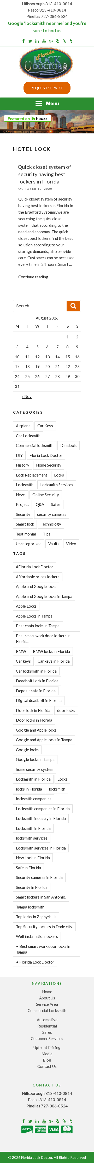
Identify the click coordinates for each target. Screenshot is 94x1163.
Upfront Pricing (47, 1047)
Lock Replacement (31, 475)
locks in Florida (29, 789)
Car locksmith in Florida (36, 671)
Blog (47, 1060)
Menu (52, 103)
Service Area (47, 1004)
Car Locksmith (28, 435)
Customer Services (47, 1038)
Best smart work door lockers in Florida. (43, 638)
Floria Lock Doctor (46, 455)
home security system (34, 769)
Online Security (45, 494)
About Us (47, 998)
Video (71, 543)
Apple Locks (26, 606)
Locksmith (24, 484)
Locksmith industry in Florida (41, 818)
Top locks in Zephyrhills (36, 916)
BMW (21, 651)
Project (22, 504)
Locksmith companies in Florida (43, 808)
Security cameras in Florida (39, 877)
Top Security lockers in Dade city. (44, 926)
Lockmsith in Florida (33, 779)
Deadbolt (68, 445)
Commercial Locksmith (47, 1010)
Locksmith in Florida (33, 828)
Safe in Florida (28, 867)
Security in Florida (32, 887)
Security (23, 514)
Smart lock (25, 524)
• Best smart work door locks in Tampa (43, 949)
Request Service (47, 88)
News (21, 494)
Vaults (53, 543)
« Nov (27, 396)
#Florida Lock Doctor (34, 566)
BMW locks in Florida (51, 651)
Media (47, 1053)
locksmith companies (33, 798)
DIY (19, 455)
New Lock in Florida (33, 857)
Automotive (47, 1019)
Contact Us (47, 1066)
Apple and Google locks (36, 586)
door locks (66, 710)
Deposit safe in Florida (36, 690)
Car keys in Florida (54, 661)
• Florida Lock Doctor (35, 962)
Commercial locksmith (35, 445)
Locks (59, 475)
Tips (46, 534)
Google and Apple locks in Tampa (44, 739)
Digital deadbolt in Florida (39, 700)
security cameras (51, 514)
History (22, 465)
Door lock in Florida (33, 710)
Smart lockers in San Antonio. (41, 897)
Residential (47, 1026)
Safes (56, 504)
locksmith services (32, 838)
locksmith (57, 789)
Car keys (23, 661)
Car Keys (45, 425)
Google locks (27, 749)
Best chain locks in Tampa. (38, 625)
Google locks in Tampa (35, 759)
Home (47, 991)
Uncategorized (29, 543)
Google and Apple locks (36, 730)
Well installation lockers (37, 936)
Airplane (23, 425)
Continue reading (33, 276)
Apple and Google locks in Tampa (44, 596)
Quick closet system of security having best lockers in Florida (44, 174)
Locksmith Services (56, 484)
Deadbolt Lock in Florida (37, 680)
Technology (51, 524)
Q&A (40, 504)
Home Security (48, 465)
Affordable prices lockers (38, 576)
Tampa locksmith (30, 907)
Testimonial (26, 534)
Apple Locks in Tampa (34, 616)
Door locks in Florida (34, 720)
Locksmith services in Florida (41, 848)
